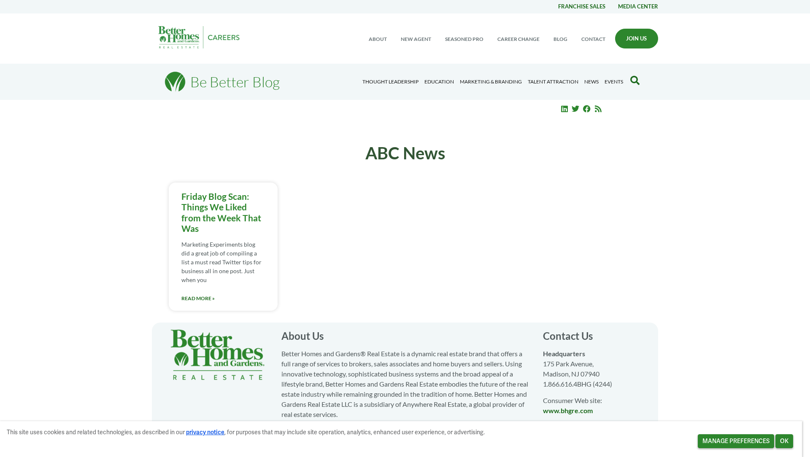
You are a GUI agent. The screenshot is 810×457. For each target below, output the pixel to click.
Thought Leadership (390, 81)
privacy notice (205, 432)
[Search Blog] (635, 80)
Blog (560, 39)
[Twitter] (575, 108)
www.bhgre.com (568, 410)
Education (439, 81)
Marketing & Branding (491, 81)
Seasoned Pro (464, 39)
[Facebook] (586, 108)
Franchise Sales (581, 6)
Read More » (198, 298)
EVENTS (614, 81)
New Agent (416, 39)
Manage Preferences (736, 441)
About (378, 39)
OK (784, 441)
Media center (638, 6)
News (591, 81)
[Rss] (598, 108)
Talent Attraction (553, 81)
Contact (593, 39)
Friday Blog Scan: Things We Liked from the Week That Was (221, 212)
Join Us (636, 38)
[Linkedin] (564, 108)
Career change (518, 39)
